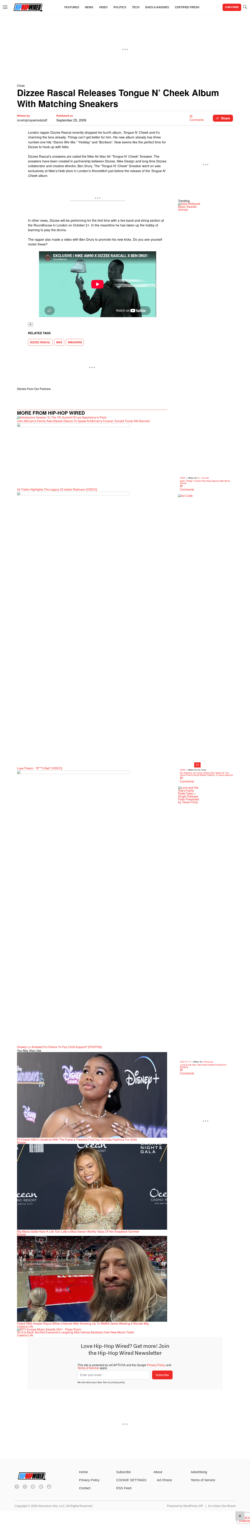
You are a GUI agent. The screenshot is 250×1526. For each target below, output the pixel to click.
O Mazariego (208, 1061)
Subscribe (232, 7)
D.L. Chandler (203, 478)
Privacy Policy (156, 1365)
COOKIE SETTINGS (131, 1480)
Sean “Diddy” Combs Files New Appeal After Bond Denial (205, 482)
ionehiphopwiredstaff (32, 120)
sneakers (75, 342)
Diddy (182, 478)
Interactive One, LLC (51, 1506)
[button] (125, 85)
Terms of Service (88, 1368)
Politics (119, 7)
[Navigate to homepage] (28, 7)
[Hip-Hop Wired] (31, 1481)
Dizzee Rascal (40, 342)
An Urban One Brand (221, 1506)
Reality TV (185, 1061)
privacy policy (118, 1382)
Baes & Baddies (157, 7)
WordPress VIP (193, 1506)
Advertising (199, 1472)
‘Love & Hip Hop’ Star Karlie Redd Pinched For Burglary (203, 1065)
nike (59, 342)
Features (71, 7)
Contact (84, 1488)
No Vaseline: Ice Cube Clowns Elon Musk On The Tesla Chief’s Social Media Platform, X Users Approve (206, 773)
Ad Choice (164, 1480)
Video (103, 7)
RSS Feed (123, 1488)
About (158, 1472)
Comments (197, 120)
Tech (135, 7)
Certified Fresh (187, 7)
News (89, 7)
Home (83, 1472)
